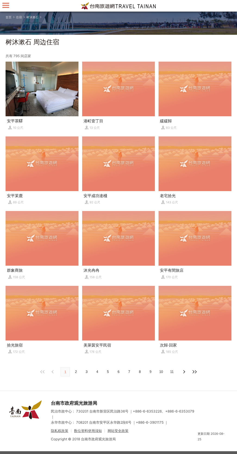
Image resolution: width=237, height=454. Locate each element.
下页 (53, 371)
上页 (183, 371)
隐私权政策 (59, 431)
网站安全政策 (118, 431)
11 (172, 372)
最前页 (42, 371)
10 (161, 372)
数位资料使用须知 (88, 431)
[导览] (6, 5)
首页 (9, 17)
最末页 (194, 371)
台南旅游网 (118, 5)
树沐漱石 (32, 17)
